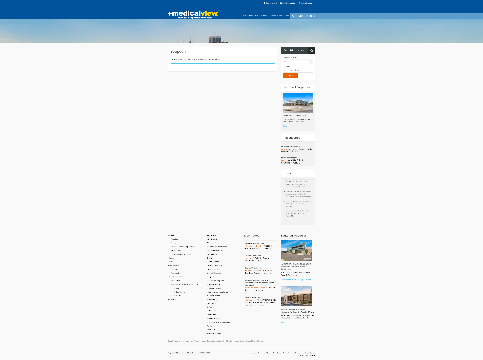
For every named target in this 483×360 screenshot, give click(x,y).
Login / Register (307, 3)
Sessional (211, 330)
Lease (251, 16)
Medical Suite (212, 299)
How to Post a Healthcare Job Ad (184, 284)
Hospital (210, 277)
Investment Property (215, 280)
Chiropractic (212, 243)
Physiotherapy (213, 318)
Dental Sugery (213, 262)
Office (209, 307)
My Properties (187, 341)
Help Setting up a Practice (181, 254)
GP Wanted (264, 16)
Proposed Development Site (218, 322)
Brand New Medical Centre (294, 116)
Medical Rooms (213, 296)
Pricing (173, 243)
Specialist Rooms (214, 333)
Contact (286, 16)
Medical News (176, 250)
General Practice (214, 273)
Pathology (211, 311)
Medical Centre (213, 284)
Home (245, 16)
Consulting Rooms (214, 250)
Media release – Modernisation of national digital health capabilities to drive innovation (298, 194)
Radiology (211, 326)
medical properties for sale (218, 292)
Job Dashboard (178, 292)
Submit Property (174, 341)
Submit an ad (271, 3)
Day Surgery (212, 254)
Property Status (290, 57)
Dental (209, 258)
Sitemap (260, 341)
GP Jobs (174, 269)
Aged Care (211, 235)
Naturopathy (212, 303)
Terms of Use (250, 341)
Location (287, 66)
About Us (174, 239)
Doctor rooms (212, 269)
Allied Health (212, 239)
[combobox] (298, 62)
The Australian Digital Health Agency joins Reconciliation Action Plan (297, 213)
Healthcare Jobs (289, 3)
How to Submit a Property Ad (182, 246)
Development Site (214, 265)
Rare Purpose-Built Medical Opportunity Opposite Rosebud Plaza (297, 310)
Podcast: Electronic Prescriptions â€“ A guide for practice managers (299, 203)
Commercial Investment (217, 246)
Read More (299, 121)
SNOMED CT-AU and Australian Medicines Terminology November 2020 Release (298, 184)
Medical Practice (214, 288)
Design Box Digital (307, 355)
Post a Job (175, 273)
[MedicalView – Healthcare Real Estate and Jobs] (193, 14)
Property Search (200, 341)
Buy (256, 16)
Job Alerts (176, 296)
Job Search (175, 280)
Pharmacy (211, 314)
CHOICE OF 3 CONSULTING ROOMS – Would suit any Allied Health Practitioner (297, 266)
